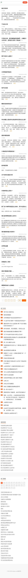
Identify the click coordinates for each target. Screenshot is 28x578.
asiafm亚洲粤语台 (6, 515)
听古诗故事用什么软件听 (7, 467)
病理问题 (6, 405)
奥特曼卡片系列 (5, 506)
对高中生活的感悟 (9, 375)
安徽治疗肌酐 (4, 513)
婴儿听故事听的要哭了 (7, 465)
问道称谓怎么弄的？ (7, 190)
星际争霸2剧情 (6, 135)
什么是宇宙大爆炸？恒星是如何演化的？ (15, 320)
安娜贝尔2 (3, 518)
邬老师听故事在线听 (6, 425)
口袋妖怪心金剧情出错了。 (11, 413)
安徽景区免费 (4, 529)
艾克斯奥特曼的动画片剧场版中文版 (11, 494)
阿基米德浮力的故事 (6, 544)
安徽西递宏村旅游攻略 (7, 558)
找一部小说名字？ (9, 389)
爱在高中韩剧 (4, 551)
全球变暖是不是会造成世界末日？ (13, 317)
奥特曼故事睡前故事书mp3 (8, 522)
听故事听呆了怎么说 (6, 428)
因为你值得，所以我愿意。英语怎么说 (14, 328)
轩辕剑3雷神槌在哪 (9, 358)
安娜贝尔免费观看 (6, 499)
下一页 (24, 300)
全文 (17, 19)
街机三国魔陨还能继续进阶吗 (12, 386)
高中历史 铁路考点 (9, 312)
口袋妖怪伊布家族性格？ (8, 151)
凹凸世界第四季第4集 (7, 560)
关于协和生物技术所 (7, 175)
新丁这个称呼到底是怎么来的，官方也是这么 (14, 206)
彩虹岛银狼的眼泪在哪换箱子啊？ (13, 331)
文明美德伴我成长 (7, 72)
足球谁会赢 (5, 246)
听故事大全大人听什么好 (7, 432)
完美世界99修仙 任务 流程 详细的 (13, 378)
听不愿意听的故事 (6, 463)
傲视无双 (3, 537)
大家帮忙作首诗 (8, 402)
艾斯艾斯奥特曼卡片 (6, 492)
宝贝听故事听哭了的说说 (7, 446)
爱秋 (2, 508)
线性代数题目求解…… (8, 271)
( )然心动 (6, 380)
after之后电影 (4, 497)
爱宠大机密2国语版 (6, 541)
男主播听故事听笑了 (6, 444)
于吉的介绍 (5, 24)
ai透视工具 (4, 527)
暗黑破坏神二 (4, 504)
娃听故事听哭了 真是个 (7, 435)
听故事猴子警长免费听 (7, 430)
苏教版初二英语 (6, 261)
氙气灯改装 (5, 88)
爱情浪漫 (3, 501)
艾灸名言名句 (4, 553)
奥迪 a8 (3, 539)
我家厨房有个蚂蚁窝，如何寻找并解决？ (15, 392)
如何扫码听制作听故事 (7, 470)
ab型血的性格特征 (6, 520)
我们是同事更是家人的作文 (9, 216)
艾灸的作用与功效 (6, 555)
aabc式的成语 (4, 546)
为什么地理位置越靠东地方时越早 (13, 372)
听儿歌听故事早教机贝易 (7, 449)
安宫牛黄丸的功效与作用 (7, 534)
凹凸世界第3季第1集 (6, 511)
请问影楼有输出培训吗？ (8, 231)
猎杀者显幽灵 (7, 315)
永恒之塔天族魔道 (9, 383)
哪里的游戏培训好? (7, 103)
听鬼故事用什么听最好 (7, 453)
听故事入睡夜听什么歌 (7, 439)
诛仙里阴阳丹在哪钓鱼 (10, 350)
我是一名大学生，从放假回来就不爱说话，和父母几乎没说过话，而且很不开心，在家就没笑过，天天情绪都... (14, 397)
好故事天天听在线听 (6, 458)
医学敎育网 (5, 165)
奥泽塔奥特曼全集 (6, 548)
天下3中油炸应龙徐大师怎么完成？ (13, 334)
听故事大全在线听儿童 (7, 460)
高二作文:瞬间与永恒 (9, 342)
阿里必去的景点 (5, 525)
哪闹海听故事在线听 (6, 437)
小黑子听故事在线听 (6, 451)
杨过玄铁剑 (5, 8)
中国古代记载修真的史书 (10, 369)
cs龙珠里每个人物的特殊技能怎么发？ (14, 366)
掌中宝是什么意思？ (7, 56)
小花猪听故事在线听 (6, 456)
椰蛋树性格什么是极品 (8, 285)
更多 (25, 478)
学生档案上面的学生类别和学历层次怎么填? (14, 119)
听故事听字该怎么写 (6, 442)
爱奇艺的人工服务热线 (7, 532)
